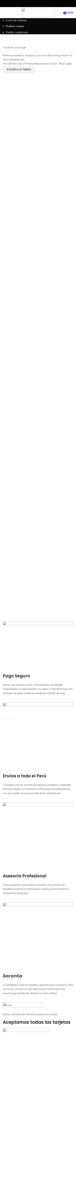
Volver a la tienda (18, 69)
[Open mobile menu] (4, 12)
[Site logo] (38, 12)
